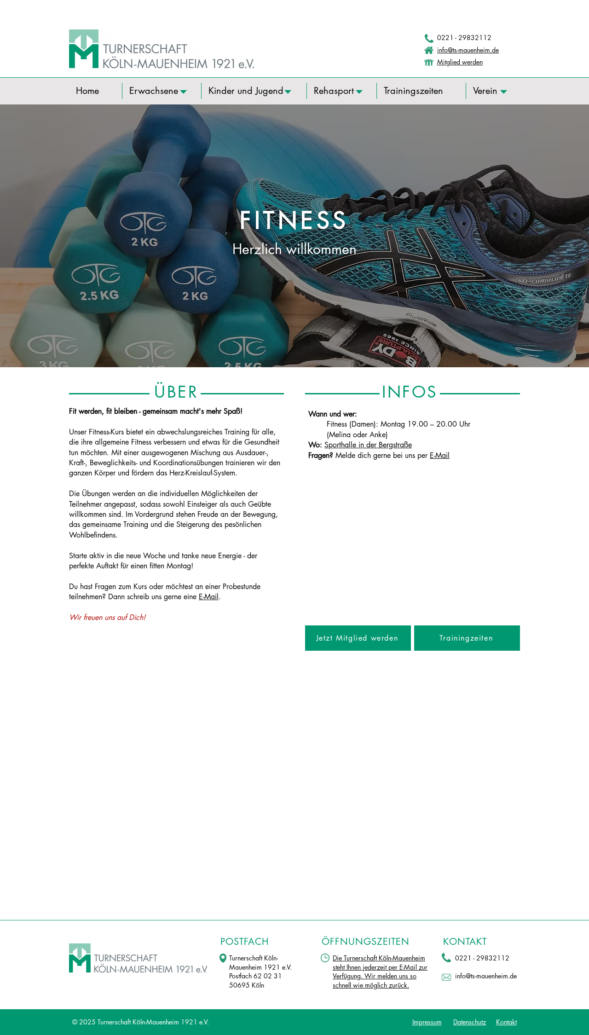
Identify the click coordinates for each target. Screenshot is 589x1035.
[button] (161, 91)
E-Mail (209, 596)
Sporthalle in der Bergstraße (368, 445)
